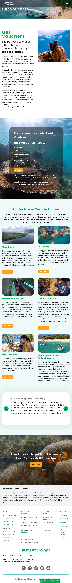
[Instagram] (30, 568)
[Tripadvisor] (48, 568)
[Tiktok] (36, 568)
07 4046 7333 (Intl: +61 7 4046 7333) (21, 559)
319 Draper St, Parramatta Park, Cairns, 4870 (17, 556)
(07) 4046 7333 (24, 102)
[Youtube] (42, 568)
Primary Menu (67, 3)
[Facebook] (24, 568)
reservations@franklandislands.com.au (18, 107)
